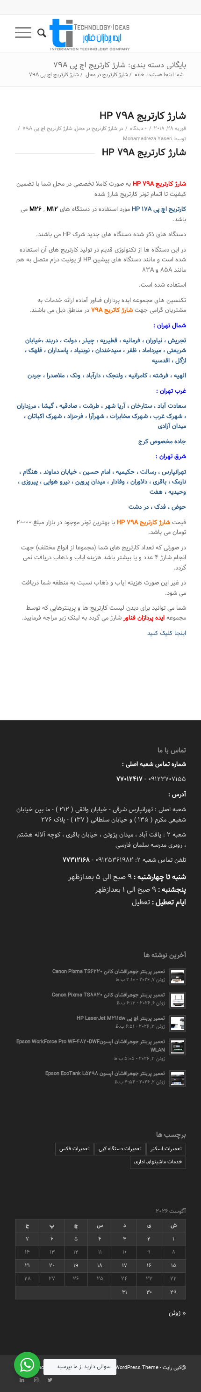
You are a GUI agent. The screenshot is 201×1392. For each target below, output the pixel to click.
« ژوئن (177, 1313)
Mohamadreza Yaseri (147, 139)
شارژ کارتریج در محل (96, 128)
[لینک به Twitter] (50, 1380)
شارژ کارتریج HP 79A (143, 116)
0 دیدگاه (138, 128)
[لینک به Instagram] (36, 1380)
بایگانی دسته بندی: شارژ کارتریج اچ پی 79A (119, 65)
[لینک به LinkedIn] (22, 1380)
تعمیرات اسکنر (166, 1149)
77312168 (76, 860)
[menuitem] (46, 33)
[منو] (26, 33)
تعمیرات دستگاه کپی (120, 1149)
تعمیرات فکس (74, 1149)
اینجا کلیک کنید (166, 633)
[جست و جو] (46, 33)
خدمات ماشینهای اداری (158, 1162)
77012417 (129, 779)
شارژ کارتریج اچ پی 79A (47, 128)
